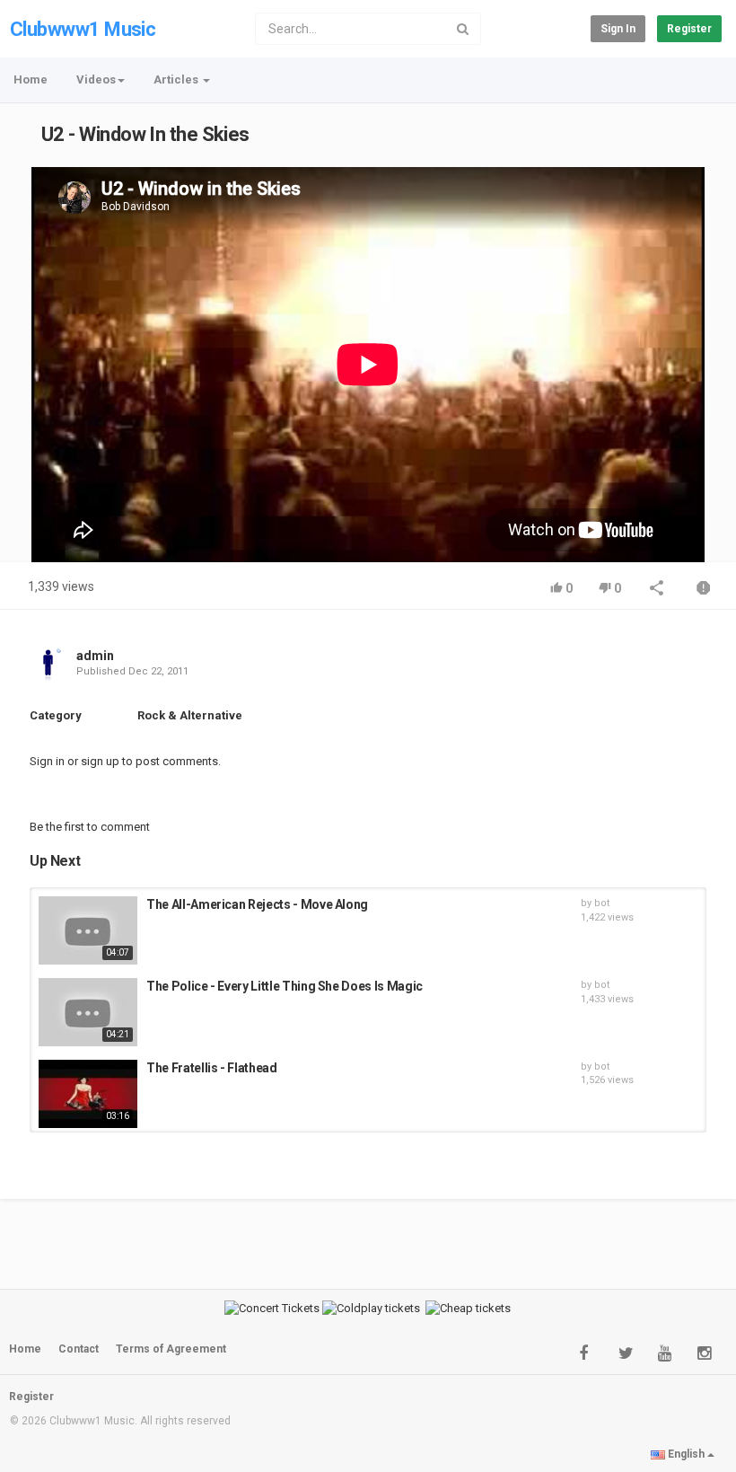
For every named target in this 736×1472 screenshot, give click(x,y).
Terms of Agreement (171, 1349)
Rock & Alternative (189, 715)
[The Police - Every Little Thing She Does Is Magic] (88, 1012)
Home (30, 79)
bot (601, 903)
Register (689, 28)
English (686, 1454)
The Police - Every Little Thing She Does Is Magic (284, 986)
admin (95, 655)
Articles (177, 79)
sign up (100, 761)
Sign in (617, 28)
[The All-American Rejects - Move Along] (88, 930)
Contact (78, 1349)
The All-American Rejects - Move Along (257, 904)
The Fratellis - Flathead (211, 1068)
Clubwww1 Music (82, 29)
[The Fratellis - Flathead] (88, 1094)
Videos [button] (96, 79)
